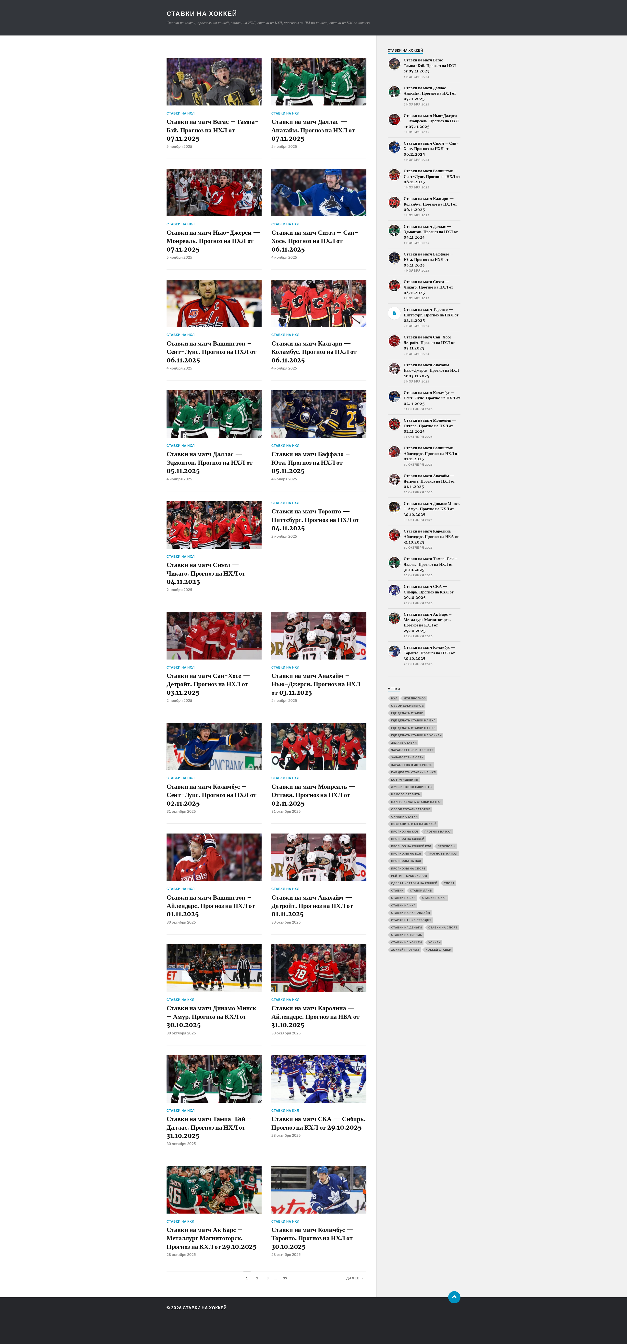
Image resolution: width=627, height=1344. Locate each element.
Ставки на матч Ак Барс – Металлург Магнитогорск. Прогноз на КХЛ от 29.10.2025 (212, 1238)
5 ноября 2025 (179, 146)
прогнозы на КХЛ (443, 853)
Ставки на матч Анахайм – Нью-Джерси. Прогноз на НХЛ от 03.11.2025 (315, 684)
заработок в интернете (411, 764)
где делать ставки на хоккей (416, 735)
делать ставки (404, 742)
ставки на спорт (443, 927)
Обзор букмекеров (407, 705)
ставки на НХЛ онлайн (410, 912)
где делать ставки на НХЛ (413, 728)
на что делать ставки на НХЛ (416, 801)
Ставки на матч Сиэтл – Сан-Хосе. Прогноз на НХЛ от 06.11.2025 (314, 241)
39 (285, 1278)
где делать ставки (407, 713)
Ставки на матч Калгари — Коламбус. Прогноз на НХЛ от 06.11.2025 (313, 351)
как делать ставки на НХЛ (413, 772)
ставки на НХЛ (181, 113)
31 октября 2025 (181, 811)
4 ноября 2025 (284, 257)
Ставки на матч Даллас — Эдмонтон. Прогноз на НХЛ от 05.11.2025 (210, 462)
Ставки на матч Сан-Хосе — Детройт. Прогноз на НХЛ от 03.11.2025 (208, 684)
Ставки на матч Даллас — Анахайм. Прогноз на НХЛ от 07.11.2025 (313, 130)
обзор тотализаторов (411, 809)
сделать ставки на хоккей (414, 883)
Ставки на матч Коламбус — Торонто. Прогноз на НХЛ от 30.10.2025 (312, 1238)
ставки (397, 890)
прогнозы (447, 846)
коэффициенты (404, 779)
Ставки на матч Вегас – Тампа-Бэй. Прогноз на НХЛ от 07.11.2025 (213, 130)
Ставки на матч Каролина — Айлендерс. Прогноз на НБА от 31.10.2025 (315, 1016)
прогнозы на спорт (408, 868)
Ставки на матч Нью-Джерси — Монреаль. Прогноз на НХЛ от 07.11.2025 (213, 241)
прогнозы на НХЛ (406, 860)
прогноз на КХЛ (404, 831)
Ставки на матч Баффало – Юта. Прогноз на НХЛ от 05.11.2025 (310, 462)
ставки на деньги (406, 927)
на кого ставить (405, 794)
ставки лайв (421, 890)
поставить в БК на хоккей (414, 823)
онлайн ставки (404, 816)
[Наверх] (454, 1297)
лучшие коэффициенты (412, 786)
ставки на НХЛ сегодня (411, 920)
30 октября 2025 (181, 922)
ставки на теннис (406, 934)
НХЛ (394, 698)
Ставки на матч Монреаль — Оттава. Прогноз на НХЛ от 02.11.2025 (313, 795)
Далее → (355, 1278)
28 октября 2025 (286, 1135)
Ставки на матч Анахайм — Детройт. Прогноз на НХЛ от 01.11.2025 (312, 905)
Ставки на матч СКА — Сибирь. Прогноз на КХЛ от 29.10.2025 (318, 1123)
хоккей (434, 942)
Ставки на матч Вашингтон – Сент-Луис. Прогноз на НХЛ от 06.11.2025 (211, 351)
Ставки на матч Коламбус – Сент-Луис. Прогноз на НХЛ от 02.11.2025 (211, 795)
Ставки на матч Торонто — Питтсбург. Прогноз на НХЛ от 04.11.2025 (315, 519)
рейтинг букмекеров (409, 875)
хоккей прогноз (405, 949)
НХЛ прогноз (415, 698)
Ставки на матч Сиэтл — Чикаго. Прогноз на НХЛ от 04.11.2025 (206, 573)
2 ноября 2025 (179, 589)
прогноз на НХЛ (438, 831)
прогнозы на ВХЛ (406, 853)
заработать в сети (407, 757)
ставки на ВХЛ (403, 897)
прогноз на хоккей (407, 838)
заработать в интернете (412, 750)
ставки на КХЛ (180, 1000)
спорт (449, 883)
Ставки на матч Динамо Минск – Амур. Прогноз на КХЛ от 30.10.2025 (211, 1016)
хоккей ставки (438, 949)
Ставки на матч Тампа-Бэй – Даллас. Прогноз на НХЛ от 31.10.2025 (209, 1127)
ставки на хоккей (406, 942)
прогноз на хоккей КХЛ (411, 846)
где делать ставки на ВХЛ (413, 720)
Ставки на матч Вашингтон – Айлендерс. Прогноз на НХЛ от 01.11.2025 (211, 905)
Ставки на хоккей (202, 13)
